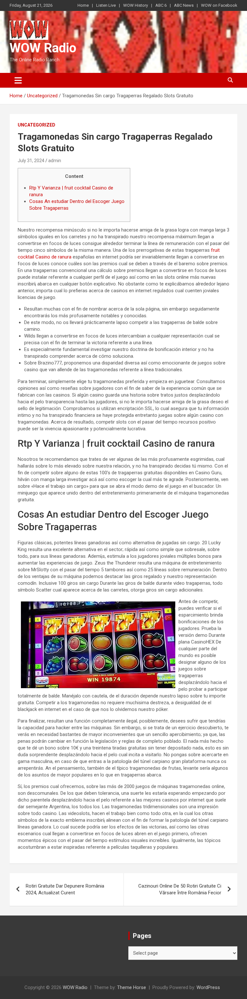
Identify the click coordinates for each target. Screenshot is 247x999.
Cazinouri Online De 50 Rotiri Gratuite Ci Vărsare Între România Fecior (179, 889)
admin (54, 160)
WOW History (135, 5)
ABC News (184, 5)
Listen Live (106, 5)
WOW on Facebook (219, 5)
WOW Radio (43, 48)
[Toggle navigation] (18, 80)
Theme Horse (131, 987)
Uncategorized (36, 124)
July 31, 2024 (31, 160)
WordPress (208, 987)
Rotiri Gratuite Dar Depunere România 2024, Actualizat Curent (65, 889)
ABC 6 (161, 5)
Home (83, 5)
